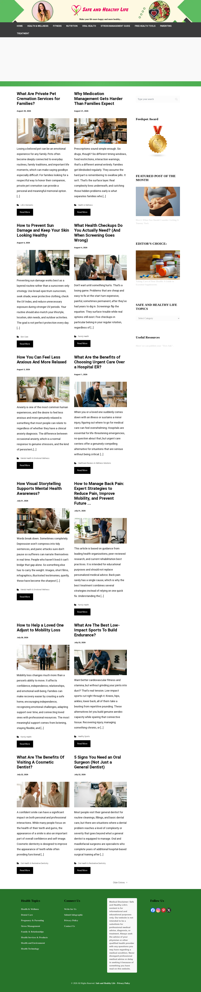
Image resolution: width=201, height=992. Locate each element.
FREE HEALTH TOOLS (145, 26)
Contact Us (69, 926)
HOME (20, 26)
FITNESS (57, 26)
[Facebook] (153, 910)
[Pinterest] (163, 910)
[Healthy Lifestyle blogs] (158, 141)
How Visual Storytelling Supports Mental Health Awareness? (39, 488)
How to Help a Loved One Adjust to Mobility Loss (40, 628)
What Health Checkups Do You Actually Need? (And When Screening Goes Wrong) (98, 233)
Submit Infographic (73, 915)
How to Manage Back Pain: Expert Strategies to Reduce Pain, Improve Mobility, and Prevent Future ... (99, 493)
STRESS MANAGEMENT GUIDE (115, 26)
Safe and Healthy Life (105, 983)
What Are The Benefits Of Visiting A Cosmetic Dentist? (40, 762)
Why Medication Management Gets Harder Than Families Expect (98, 98)
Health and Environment (33, 943)
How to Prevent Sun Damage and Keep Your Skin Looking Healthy (43, 230)
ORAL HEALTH (89, 26)
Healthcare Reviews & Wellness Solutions (94, 463)
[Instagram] (158, 910)
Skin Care (24, 337)
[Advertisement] (100, 59)
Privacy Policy (71, 920)
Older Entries (119, 882)
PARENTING (166, 26)
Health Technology (30, 949)
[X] (168, 910)
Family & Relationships (32, 932)
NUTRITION (72, 26)
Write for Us (70, 909)
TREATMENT (23, 33)
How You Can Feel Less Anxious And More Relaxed (42, 360)
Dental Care (27, 915)
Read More (25, 212)
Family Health (83, 336)
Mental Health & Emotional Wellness (35, 458)
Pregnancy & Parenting (32, 920)
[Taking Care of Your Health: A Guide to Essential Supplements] (158, 264)
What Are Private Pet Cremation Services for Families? (38, 98)
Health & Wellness (85, 205)
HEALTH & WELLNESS (37, 26)
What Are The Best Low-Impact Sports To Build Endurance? (97, 630)
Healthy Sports (84, 736)
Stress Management (30, 926)
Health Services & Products (34, 937)
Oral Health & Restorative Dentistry (34, 863)
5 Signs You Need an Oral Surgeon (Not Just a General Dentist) (97, 762)
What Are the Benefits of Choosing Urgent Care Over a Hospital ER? (99, 362)
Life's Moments (27, 205)
